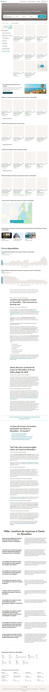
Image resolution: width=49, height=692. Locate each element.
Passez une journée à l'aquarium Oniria (19, 435)
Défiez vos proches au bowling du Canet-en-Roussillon (22, 438)
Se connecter (38, 1)
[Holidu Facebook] (26, 687)
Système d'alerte (24, 690)
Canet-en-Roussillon (15, 23)
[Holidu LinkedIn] (24, 687)
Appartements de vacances (7, 35)
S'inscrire (43, 1)
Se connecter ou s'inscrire (7, 92)
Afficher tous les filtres (6, 51)
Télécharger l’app (23, 1)
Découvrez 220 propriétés (16, 221)
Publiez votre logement (31, 1)
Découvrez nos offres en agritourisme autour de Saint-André (21, 358)
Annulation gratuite (6, 48)
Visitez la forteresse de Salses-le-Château (19, 433)
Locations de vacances (5, 23)
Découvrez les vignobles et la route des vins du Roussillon (22, 436)
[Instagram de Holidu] (22, 687)
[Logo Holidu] (5, 1)
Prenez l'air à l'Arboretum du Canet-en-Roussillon (20, 439)
